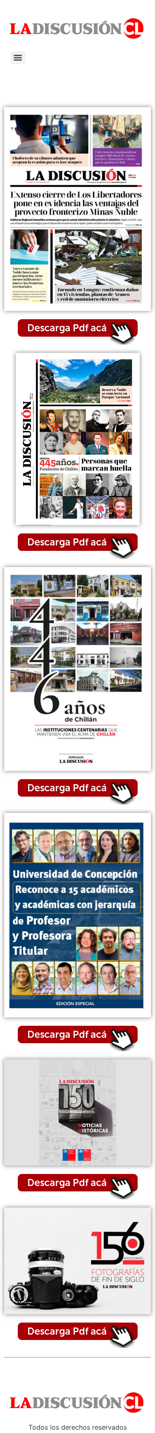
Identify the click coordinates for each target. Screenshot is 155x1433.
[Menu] (17, 57)
